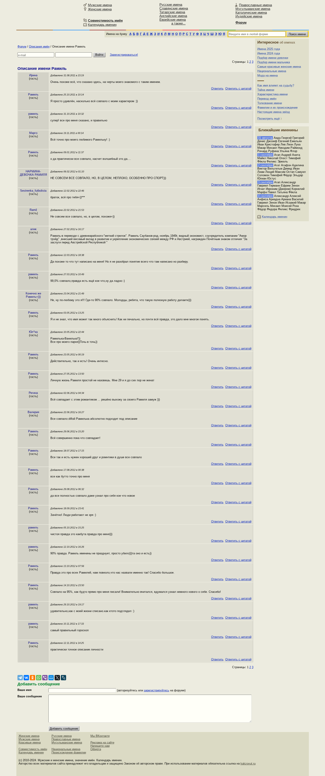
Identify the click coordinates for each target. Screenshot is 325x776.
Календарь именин (102, 25)
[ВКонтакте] (26, 677)
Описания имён (39, 46)
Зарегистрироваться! (124, 54)
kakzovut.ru (248, 763)
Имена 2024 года (268, 53)
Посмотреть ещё (268, 118)
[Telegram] (20, 677)
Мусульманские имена (252, 9)
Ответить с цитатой (238, 88)
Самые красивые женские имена (279, 66)
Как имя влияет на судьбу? (275, 85)
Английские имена (173, 16)
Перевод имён (266, 98)
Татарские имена (172, 12)
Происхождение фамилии (69, 752)
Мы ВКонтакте (100, 736)
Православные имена (255, 5)
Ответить (217, 88)
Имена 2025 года (268, 49)
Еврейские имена (172, 19)
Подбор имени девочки (272, 57)
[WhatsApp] (38, 677)
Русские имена (170, 4)
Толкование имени (269, 103)
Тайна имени (265, 90)
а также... (178, 23)
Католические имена (251, 12)
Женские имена (100, 9)
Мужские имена (100, 5)
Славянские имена (173, 8)
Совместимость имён (33, 749)
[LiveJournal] (63, 677)
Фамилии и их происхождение (277, 107)
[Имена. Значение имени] (49, 14)
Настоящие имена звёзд (273, 112)
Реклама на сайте (102, 742)
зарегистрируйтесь (156, 690)
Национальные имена (271, 71)
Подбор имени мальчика (273, 62)
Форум (21, 46)
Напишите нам (100, 745)
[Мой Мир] (51, 677)
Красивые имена (30, 742)
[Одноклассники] (32, 677)
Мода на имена (267, 75)
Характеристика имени (272, 94)
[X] (57, 677)
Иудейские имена (248, 16)
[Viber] (45, 677)
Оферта (95, 749)
